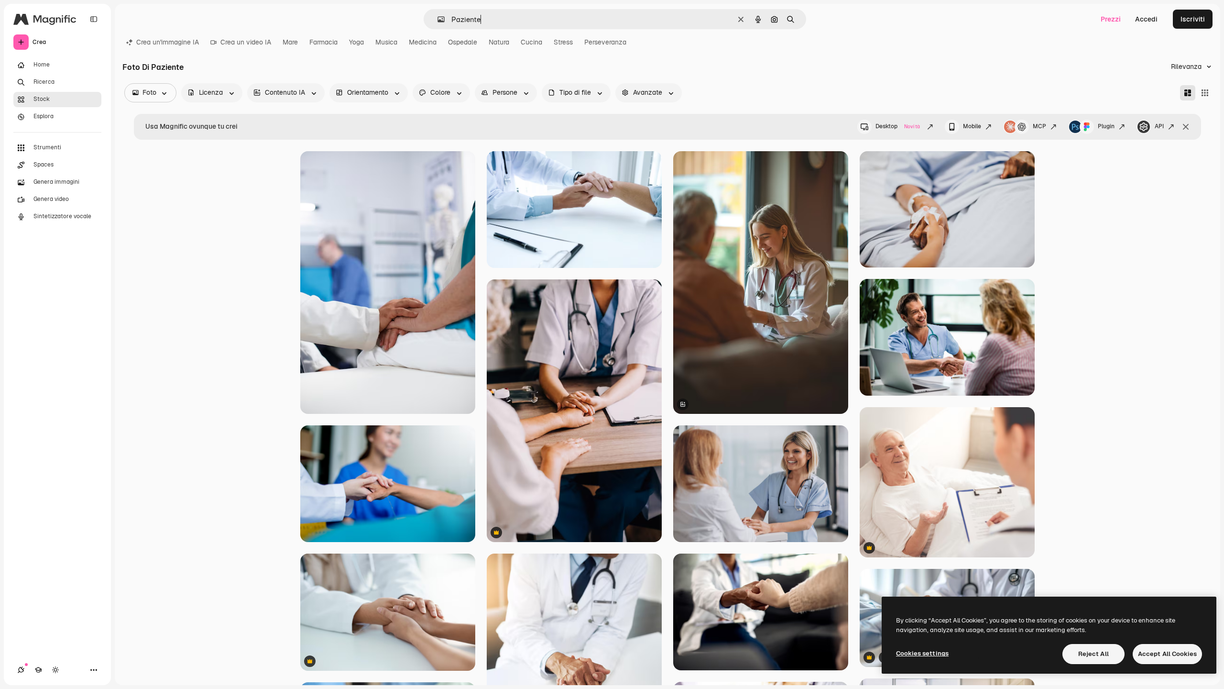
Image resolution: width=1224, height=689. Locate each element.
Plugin (1106, 126)
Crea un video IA (245, 42)
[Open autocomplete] (437, 19)
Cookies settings (922, 653)
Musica (386, 42)
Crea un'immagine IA (167, 42)
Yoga (356, 42)
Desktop (897, 126)
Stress (563, 42)
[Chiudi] (1186, 127)
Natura (499, 42)
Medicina (423, 42)
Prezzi (1111, 19)
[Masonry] (1187, 92)
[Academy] (38, 670)
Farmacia (323, 42)
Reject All (1093, 654)
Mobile (972, 126)
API (1159, 126)
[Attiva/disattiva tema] (55, 670)
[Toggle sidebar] (93, 19)
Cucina (531, 42)
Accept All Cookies (1167, 654)
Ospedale (462, 42)
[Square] (1205, 92)
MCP (1039, 126)
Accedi (1146, 19)
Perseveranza (605, 42)
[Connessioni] (21, 670)
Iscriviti (1192, 19)
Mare (290, 42)
